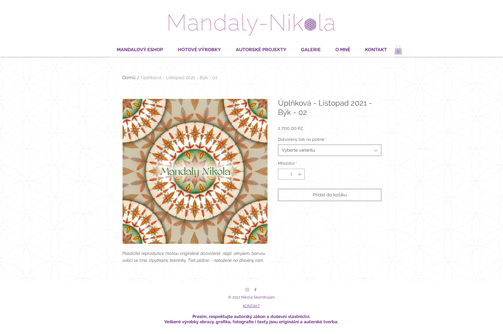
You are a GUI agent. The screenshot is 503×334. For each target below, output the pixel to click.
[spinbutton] (291, 174)
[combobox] (329, 150)
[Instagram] (247, 289)
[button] (398, 49)
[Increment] (300, 174)
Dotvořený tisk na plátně (302, 139)
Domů (129, 77)
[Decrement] (282, 174)
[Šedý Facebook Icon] (255, 289)
